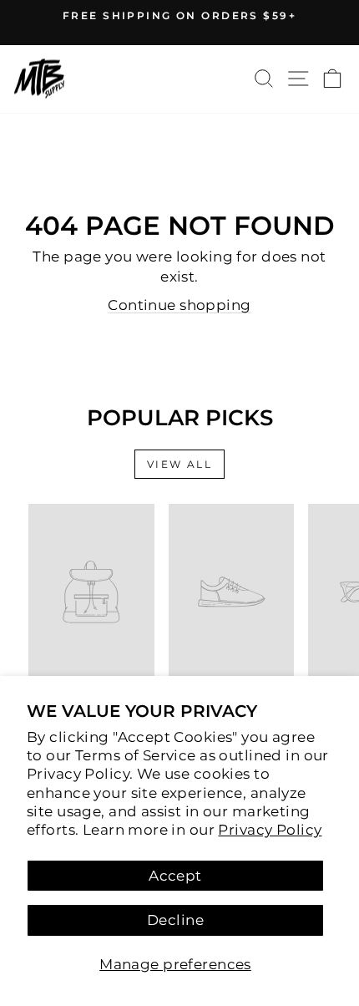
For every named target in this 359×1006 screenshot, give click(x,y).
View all (179, 464)
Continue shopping (179, 305)
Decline (175, 920)
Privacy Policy (269, 829)
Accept (175, 875)
